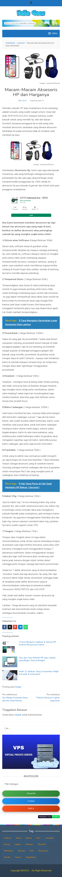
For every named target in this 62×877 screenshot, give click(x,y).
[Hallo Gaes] (31, 13)
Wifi (31, 850)
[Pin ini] (15, 627)
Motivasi (29, 844)
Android (7, 838)
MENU (54, 33)
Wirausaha (43, 850)
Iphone (29, 838)
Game (18, 838)
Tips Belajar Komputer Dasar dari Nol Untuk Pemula (15, 697)
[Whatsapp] (25, 627)
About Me (31, 793)
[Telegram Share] (20, 627)
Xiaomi (18, 857)
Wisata (7, 857)
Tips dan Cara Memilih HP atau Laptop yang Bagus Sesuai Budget (37, 659)
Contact (31, 801)
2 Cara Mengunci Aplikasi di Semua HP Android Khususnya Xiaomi (37, 643)
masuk (18, 714)
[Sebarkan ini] (4, 627)
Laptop (17, 844)
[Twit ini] (10, 627)
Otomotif (41, 844)
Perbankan (8, 850)
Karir (38, 838)
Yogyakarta (30, 857)
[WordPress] (31, 3)
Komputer (49, 838)
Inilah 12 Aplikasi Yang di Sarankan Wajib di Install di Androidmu (39, 673)
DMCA (31, 808)
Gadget (17, 687)
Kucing (7, 844)
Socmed (21, 850)
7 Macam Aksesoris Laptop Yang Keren (48, 697)
